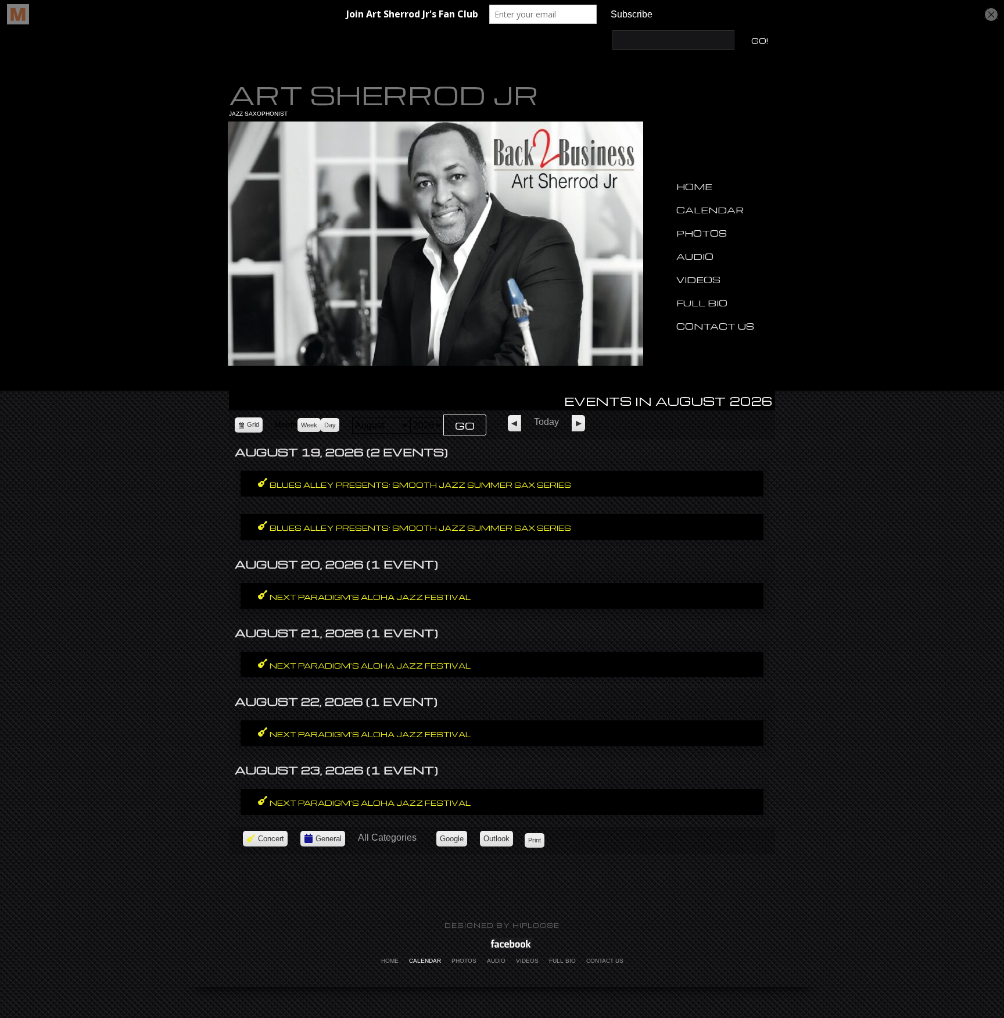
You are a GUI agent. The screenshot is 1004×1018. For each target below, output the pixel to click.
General (328, 838)
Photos (701, 233)
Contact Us (715, 326)
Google (453, 840)
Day (330, 425)
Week (309, 425)
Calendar (710, 210)
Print (536, 840)
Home (694, 186)
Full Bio (701, 303)
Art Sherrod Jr (384, 94)
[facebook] (511, 943)
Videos (698, 279)
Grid (253, 427)
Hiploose (536, 925)
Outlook (498, 840)
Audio (694, 256)
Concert (271, 838)
